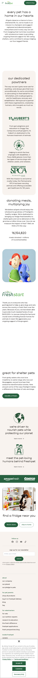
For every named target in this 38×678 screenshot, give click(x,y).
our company (7, 581)
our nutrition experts (9, 617)
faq (3, 605)
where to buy (30, 3)
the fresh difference (9, 623)
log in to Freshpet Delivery (11, 599)
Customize (19, 669)
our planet (6, 584)
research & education (10, 620)
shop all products (8, 596)
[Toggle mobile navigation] (3, 3)
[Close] (19, 641)
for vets (5, 614)
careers (5, 638)
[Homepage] (9, 2)
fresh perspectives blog (11, 629)
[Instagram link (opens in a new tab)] (17, 542)
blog (4, 602)
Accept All (19, 663)
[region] (19, 658)
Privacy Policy (10, 564)
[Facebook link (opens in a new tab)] (13, 542)
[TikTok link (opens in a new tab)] (25, 542)
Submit (19, 558)
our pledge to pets (9, 587)
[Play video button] (19, 57)
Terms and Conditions (21, 659)
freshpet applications (10, 626)
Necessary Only (19, 674)
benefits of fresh (11, 396)
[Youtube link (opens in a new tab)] (21, 542)
